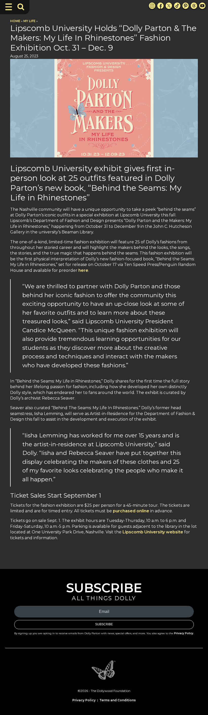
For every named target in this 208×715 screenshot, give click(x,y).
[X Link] (169, 6)
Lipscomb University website (153, 532)
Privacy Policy (183, 633)
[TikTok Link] (177, 6)
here (83, 270)
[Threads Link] (194, 6)
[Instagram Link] (152, 6)
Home (15, 21)
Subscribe (104, 624)
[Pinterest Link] (185, 6)
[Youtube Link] (202, 6)
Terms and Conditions (117, 700)
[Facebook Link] (160, 6)
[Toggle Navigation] (8, 6)
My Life (29, 21)
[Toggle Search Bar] (20, 6)
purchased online (131, 511)
